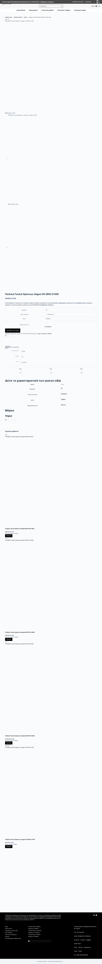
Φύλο (24, 318)
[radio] (72, 314)
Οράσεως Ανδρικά (33, 928)
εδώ (58, 380)
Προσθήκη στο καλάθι (13, 330)
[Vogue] (10, 340)
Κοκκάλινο (64, 393)
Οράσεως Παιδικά (46, 333)
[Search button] (61, 6)
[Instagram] (96, 915)
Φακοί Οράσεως (33, 10)
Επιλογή (9, 535)
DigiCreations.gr (58, 961)
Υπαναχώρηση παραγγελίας (13, 938)
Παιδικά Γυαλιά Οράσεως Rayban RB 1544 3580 (20, 736)
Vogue (39, 333)
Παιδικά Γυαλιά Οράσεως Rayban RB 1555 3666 (20, 632)
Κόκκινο (63, 404)
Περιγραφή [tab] (7, 346)
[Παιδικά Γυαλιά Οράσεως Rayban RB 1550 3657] (51, 482)
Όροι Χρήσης (8, 932)
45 (61, 388)
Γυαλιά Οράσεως (20, 10)
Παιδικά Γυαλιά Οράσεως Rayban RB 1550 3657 (19, 528)
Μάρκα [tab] (6, 348)
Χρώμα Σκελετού (24, 324)
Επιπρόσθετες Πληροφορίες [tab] (12, 347)
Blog (6, 926)
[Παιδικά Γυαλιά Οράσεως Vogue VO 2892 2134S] (51, 792)
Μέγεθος (24, 310)
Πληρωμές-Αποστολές (77, 1)
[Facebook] (94, 915)
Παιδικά (63, 399)
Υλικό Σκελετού (24, 314)
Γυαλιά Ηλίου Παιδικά (80, 10)
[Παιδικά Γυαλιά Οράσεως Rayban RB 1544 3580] (51, 689)
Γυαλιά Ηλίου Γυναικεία (63, 10)
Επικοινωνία (88, 1)
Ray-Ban (7, 533)
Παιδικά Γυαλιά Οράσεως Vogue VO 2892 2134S (20, 839)
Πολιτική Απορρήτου (11, 934)
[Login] (99, 6)
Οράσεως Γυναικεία (33, 932)
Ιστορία (7, 936)
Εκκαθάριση (48, 326)
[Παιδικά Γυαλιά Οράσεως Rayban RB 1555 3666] (51, 585)
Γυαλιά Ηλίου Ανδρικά (47, 10)
